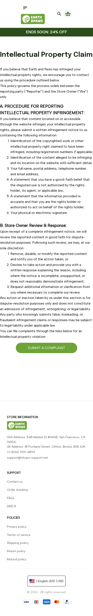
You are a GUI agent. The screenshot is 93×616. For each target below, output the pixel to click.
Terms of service (18, 535)
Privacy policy (16, 527)
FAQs (10, 498)
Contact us (15, 481)
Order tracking (17, 490)
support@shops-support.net (27, 458)
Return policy (16, 551)
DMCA (11, 506)
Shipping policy (18, 543)
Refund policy (16, 559)
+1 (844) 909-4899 (21, 452)
